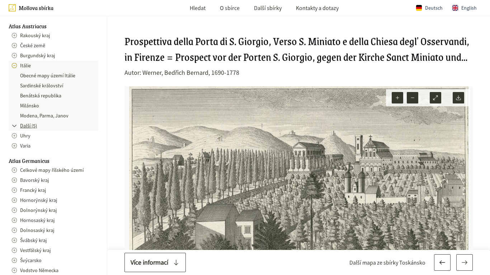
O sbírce (230, 7)
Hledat (198, 7)
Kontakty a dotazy (317, 7)
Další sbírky (268, 7)
